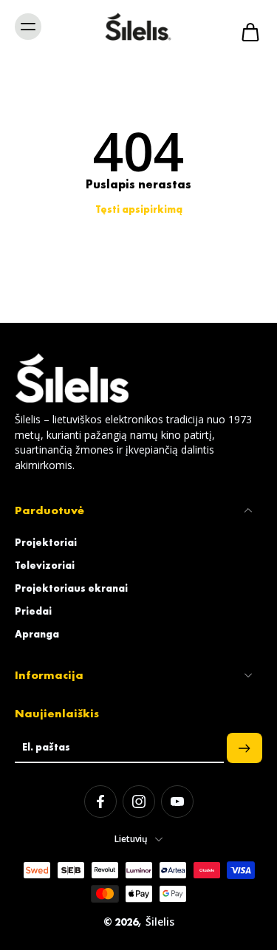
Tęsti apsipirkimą (138, 209)
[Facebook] (100, 801)
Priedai (33, 611)
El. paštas (46, 747)
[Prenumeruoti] (244, 748)
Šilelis (160, 922)
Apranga (37, 633)
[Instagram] (139, 801)
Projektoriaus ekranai (71, 588)
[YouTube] (177, 801)
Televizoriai (45, 565)
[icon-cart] (246, 26)
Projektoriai (46, 542)
